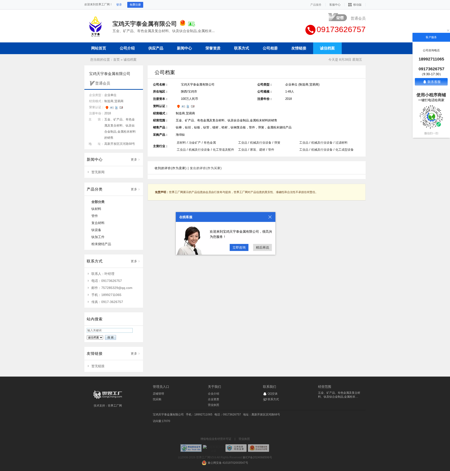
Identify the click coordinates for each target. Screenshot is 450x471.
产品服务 (316, 4)
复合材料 (98, 223)
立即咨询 (239, 247)
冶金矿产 (195, 142)
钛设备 (96, 230)
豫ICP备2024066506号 (257, 457)
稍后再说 (262, 247)
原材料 (181, 142)
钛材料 (96, 209)
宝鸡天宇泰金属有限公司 (168, 414)
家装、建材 (257, 149)
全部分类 (98, 202)
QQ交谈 (273, 393)
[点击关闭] (270, 217)
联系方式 (273, 399)
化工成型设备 (344, 149)
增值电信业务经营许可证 (215, 439)
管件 (94, 216)
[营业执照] (182, 23)
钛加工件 (98, 237)
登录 (119, 4)
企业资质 (213, 399)
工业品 (242, 142)
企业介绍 (213, 393)
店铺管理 (158, 393)
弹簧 (277, 142)
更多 (134, 159)
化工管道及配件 (223, 149)
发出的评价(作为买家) (206, 168)
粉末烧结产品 (101, 244)
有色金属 (210, 142)
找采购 (157, 399)
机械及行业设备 (260, 142)
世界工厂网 (115, 405)
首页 (116, 59)
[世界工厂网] (107, 398)
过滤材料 (341, 142)
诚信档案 (130, 59)
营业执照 (213, 405)
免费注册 (135, 4)
